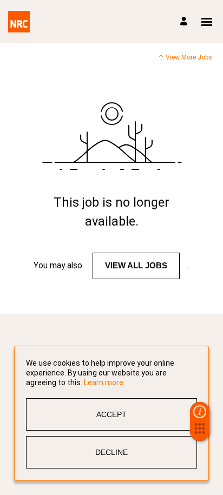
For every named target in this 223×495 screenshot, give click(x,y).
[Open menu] (207, 22)
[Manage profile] (185, 22)
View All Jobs (136, 265)
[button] (199, 431)
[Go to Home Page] (19, 21)
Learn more (103, 382)
